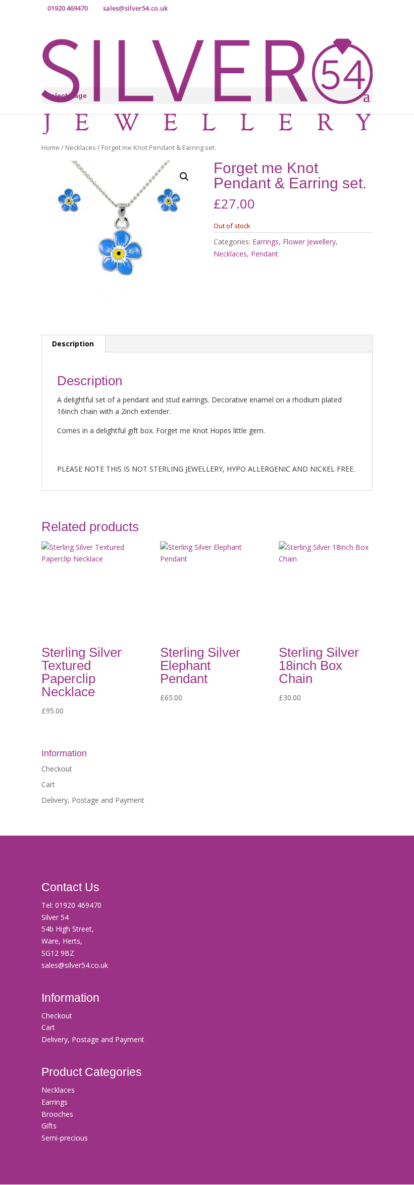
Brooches (57, 1114)
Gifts (49, 1125)
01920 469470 (78, 905)
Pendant (264, 254)
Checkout (56, 769)
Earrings (265, 241)
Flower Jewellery (309, 241)
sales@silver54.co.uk (74, 965)
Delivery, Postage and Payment (92, 800)
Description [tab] (73, 343)
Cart (48, 784)
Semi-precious (64, 1138)
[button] (184, 177)
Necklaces (80, 147)
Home (50, 147)
